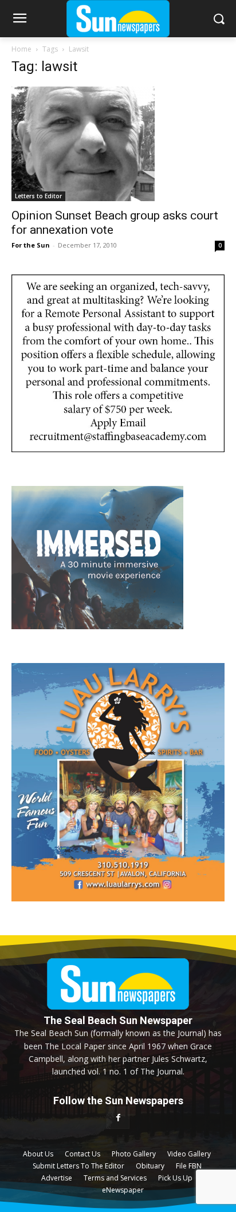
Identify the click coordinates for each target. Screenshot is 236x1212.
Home (21, 49)
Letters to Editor (38, 196)
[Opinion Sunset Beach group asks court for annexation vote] (118, 144)
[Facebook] (118, 1118)
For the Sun (30, 245)
